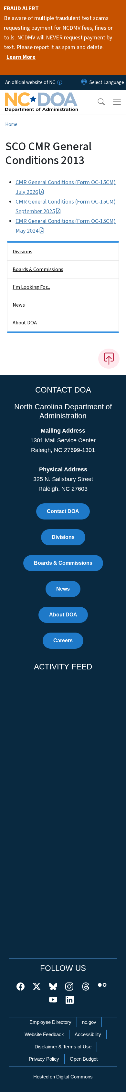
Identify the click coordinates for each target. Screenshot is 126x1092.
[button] (97, 102)
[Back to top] (109, 359)
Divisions (22, 251)
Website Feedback (44, 1034)
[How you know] (59, 82)
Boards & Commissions (38, 269)
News (19, 305)
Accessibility (88, 1034)
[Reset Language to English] (84, 82)
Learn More (21, 57)
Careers (63, 640)
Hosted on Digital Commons (63, 1076)
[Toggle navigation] (117, 102)
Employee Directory (50, 1022)
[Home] (41, 97)
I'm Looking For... (31, 287)
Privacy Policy (44, 1059)
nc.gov (89, 1022)
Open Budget (84, 1059)
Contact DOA (63, 511)
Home (11, 124)
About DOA (25, 322)
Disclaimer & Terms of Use (63, 1046)
